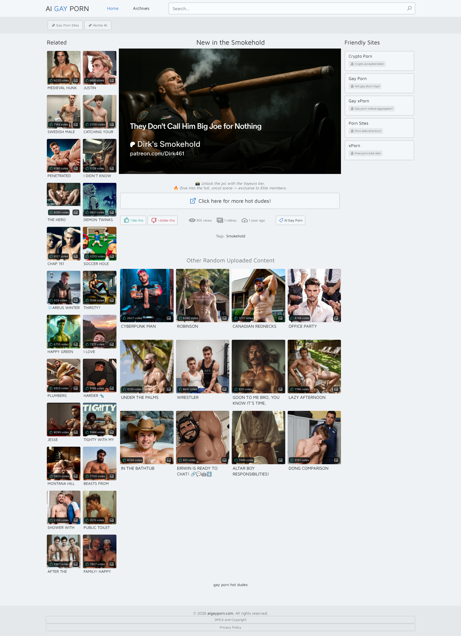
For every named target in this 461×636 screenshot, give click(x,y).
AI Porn (67, 8)
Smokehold (235, 236)
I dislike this (166, 220)
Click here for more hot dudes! (234, 201)
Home (113, 8)
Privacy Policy (230, 627)
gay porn (221, 584)
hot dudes (239, 584)
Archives (141, 8)
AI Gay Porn (293, 220)
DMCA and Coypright (230, 619)
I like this (137, 220)
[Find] (409, 8)
